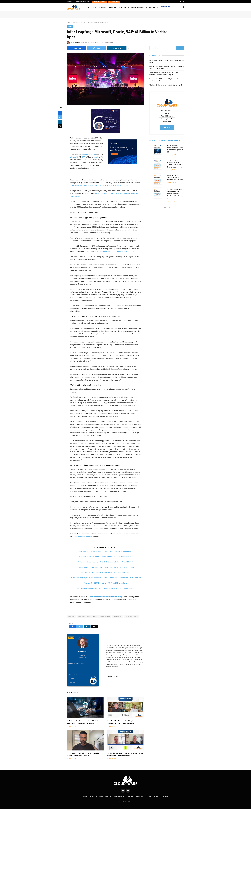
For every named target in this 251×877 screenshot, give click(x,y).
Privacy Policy (105, 797)
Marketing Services (135, 797)
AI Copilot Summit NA (99, 1)
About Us (152, 7)
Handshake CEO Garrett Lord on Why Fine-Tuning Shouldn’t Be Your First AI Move (125, 754)
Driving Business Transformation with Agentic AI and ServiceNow (175, 177)
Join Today (167, 127)
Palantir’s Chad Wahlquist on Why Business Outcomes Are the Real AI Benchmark (122, 722)
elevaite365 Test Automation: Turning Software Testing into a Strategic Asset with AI (175, 163)
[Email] (60, 126)
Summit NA (70, 1)
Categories (123, 7)
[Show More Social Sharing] (129, 48)
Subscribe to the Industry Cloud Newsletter (104, 597)
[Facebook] (60, 113)
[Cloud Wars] (74, 7)
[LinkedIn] (60, 121)
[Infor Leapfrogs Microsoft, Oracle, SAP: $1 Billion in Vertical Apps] (105, 78)
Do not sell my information (157, 797)
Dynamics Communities (83, 1)
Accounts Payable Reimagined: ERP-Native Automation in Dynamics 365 (175, 148)
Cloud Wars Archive (84, 616)
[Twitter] (60, 117)
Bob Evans (76, 42)
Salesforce (128, 616)
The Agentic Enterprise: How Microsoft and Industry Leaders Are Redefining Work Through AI (175, 193)
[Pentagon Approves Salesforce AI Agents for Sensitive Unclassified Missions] (85, 740)
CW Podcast (112, 7)
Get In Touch (119, 797)
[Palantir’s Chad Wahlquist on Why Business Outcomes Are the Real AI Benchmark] (125, 707)
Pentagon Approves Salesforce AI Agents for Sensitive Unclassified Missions (83, 754)
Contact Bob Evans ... (113, 676)
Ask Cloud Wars (114, 1)
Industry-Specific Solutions (101, 616)
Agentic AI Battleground (164, 6)
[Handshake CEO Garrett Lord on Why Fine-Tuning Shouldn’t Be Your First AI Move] (125, 740)
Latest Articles (117, 616)
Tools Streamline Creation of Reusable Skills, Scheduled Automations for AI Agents (83, 722)
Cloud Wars (71, 616)
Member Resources (138, 7)
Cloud (70, 26)
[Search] (183, 7)
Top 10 (93, 7)
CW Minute (102, 7)
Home (87, 7)
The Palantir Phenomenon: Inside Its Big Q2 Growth (165, 85)
